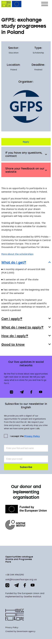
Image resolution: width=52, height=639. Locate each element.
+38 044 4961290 (14, 575)
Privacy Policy (32, 436)
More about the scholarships (17, 253)
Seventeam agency (26, 631)
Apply (26, 141)
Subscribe (26, 467)
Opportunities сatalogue (19, 556)
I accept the (25, 435)
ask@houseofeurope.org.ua (21, 579)
